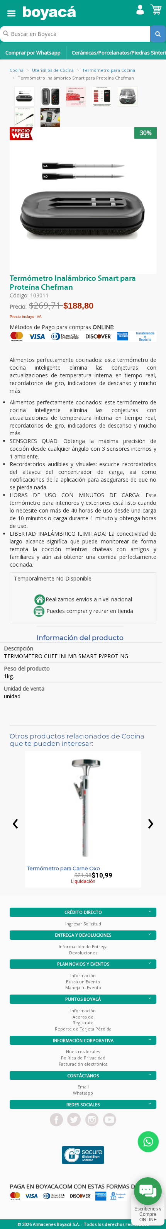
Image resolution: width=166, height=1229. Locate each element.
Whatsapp (83, 1093)
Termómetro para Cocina (108, 70)
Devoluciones (83, 953)
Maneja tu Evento (83, 987)
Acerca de (83, 1017)
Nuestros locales (83, 1051)
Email (83, 1087)
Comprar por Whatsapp (33, 52)
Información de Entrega (83, 946)
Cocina (17, 70)
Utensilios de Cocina (53, 70)
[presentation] (15, 821)
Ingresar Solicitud (83, 924)
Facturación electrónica (83, 1064)
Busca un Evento (83, 982)
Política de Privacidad (83, 1058)
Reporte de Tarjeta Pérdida (83, 1029)
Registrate (83, 1022)
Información (83, 975)
